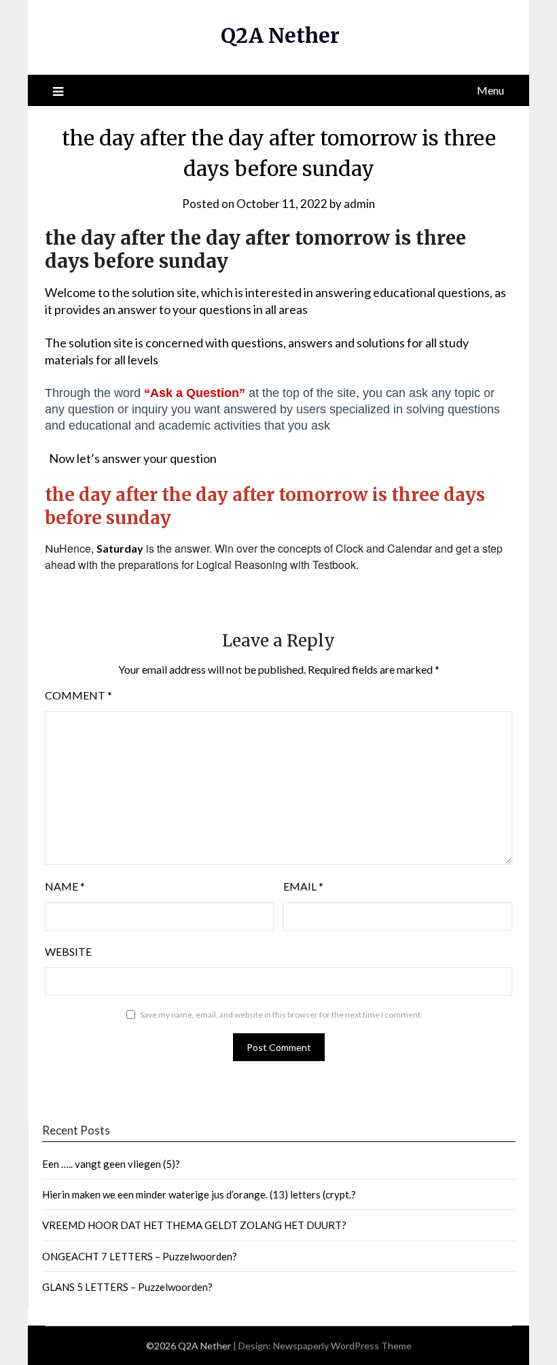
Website (68, 951)
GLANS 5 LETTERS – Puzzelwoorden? (127, 1287)
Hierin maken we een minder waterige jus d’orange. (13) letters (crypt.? (199, 1194)
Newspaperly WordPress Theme (342, 1345)
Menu (490, 90)
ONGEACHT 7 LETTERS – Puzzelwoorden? (139, 1256)
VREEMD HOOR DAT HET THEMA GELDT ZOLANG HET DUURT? (194, 1225)
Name (65, 886)
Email (303, 886)
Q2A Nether (280, 35)
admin (359, 203)
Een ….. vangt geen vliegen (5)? (111, 1164)
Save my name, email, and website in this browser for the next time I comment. (281, 1014)
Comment (78, 695)
